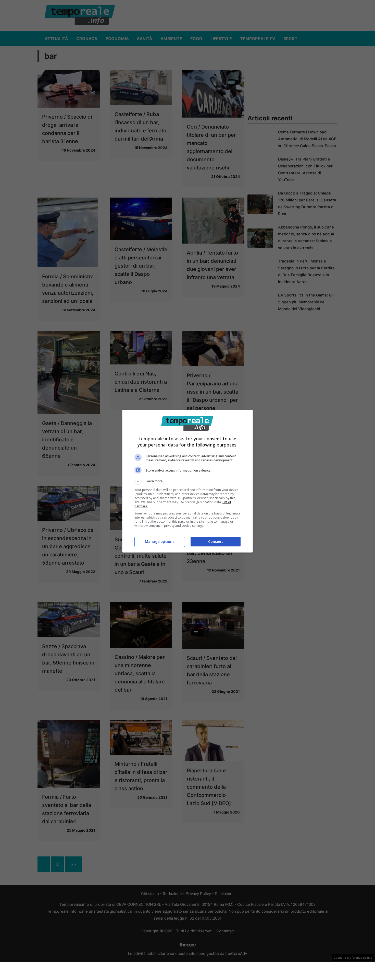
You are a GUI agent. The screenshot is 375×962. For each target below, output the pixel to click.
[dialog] (187, 481)
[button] (187, 481)
